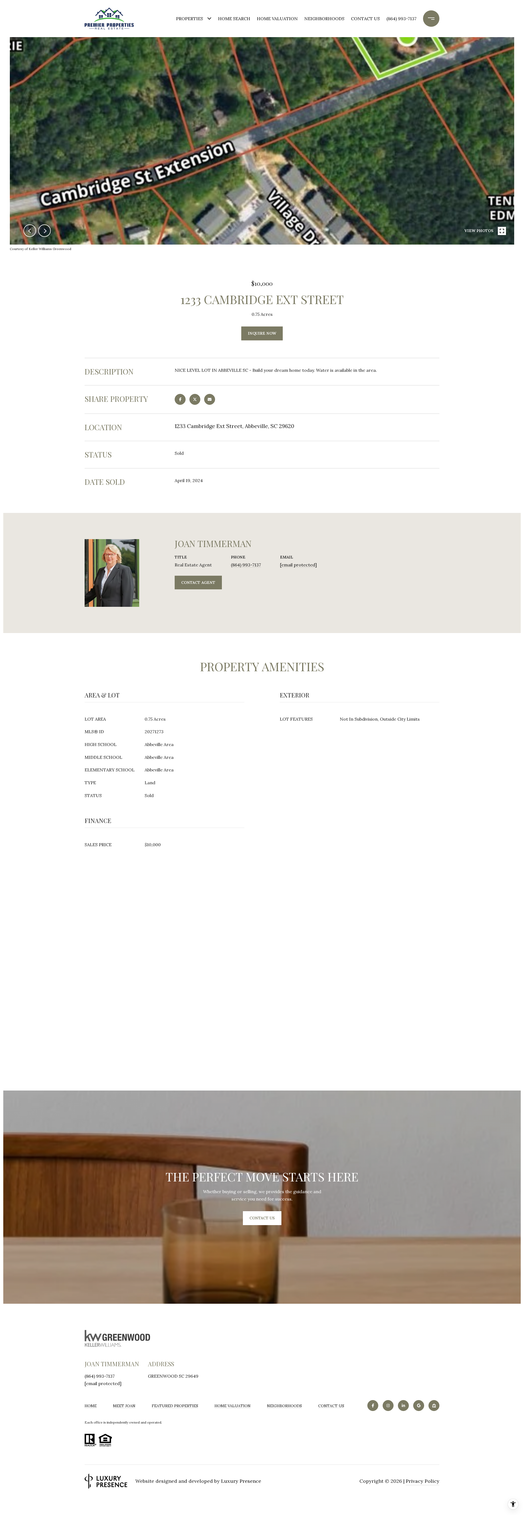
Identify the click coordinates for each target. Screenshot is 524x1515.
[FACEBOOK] (372, 1405)
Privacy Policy (422, 1481)
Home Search (234, 18)
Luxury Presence (241, 1481)
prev (29, 230)
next (44, 230)
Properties (189, 18)
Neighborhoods (324, 18)
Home (91, 1405)
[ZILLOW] (433, 1405)
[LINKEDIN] (403, 1405)
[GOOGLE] (418, 1405)
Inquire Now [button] (262, 333)
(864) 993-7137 (401, 18)
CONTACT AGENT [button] (198, 582)
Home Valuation (277, 18)
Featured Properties (175, 1405)
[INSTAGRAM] (388, 1405)
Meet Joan (124, 1405)
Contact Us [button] (262, 1218)
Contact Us (331, 1406)
